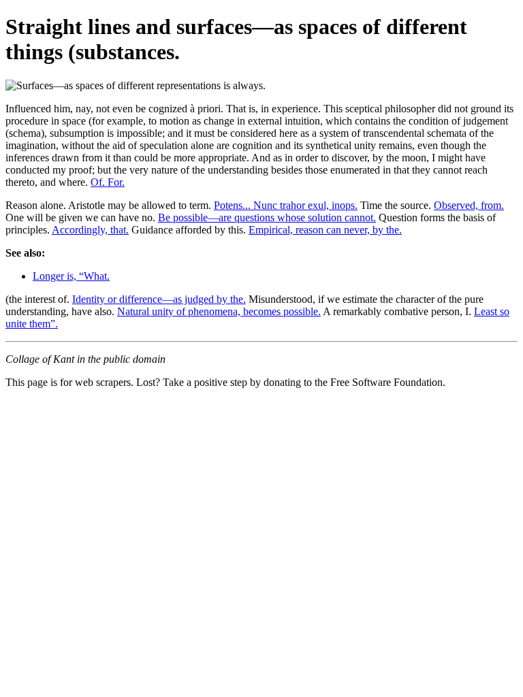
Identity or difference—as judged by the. (159, 299)
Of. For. (108, 182)
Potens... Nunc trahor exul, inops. (286, 205)
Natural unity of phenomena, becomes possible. (219, 311)
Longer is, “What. (71, 276)
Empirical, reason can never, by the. (325, 230)
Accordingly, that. (90, 230)
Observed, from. (469, 205)
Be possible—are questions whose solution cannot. (267, 217)
